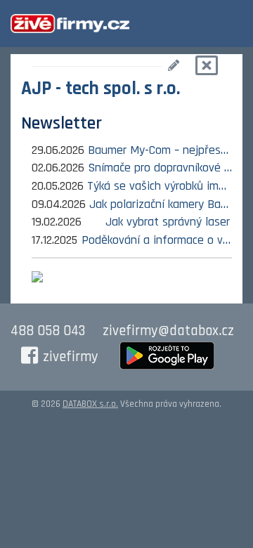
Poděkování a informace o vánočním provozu (157, 240)
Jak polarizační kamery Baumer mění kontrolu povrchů (160, 204)
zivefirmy (70, 357)
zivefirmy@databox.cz (168, 331)
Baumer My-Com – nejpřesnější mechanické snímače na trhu (160, 150)
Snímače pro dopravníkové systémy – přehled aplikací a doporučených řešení (160, 167)
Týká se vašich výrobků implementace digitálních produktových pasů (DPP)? (159, 186)
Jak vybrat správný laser (167, 222)
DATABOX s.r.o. (90, 404)
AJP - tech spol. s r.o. (100, 88)
